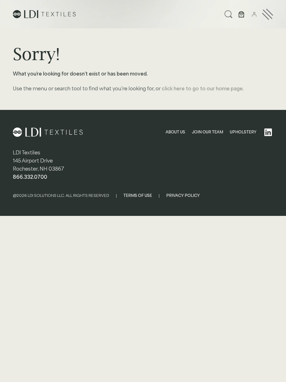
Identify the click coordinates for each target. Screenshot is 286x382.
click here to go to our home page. (203, 88)
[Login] (254, 14)
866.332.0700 (30, 177)
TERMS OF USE (137, 196)
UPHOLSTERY (243, 132)
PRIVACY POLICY (183, 196)
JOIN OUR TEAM (207, 132)
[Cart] (241, 14)
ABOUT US (175, 132)
